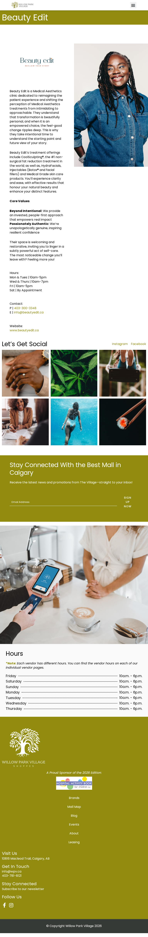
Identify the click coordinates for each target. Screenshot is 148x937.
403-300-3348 (25, 308)
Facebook (138, 344)
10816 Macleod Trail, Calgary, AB (26, 858)
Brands (74, 798)
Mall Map (74, 807)
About (74, 833)
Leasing (74, 842)
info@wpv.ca (11, 871)
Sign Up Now (127, 502)
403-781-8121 (12, 875)
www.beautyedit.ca (24, 330)
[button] (133, 5)
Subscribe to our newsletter (23, 889)
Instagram (120, 344)
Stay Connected (19, 884)
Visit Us (9, 853)
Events (74, 824)
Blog (74, 815)
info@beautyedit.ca (29, 312)
